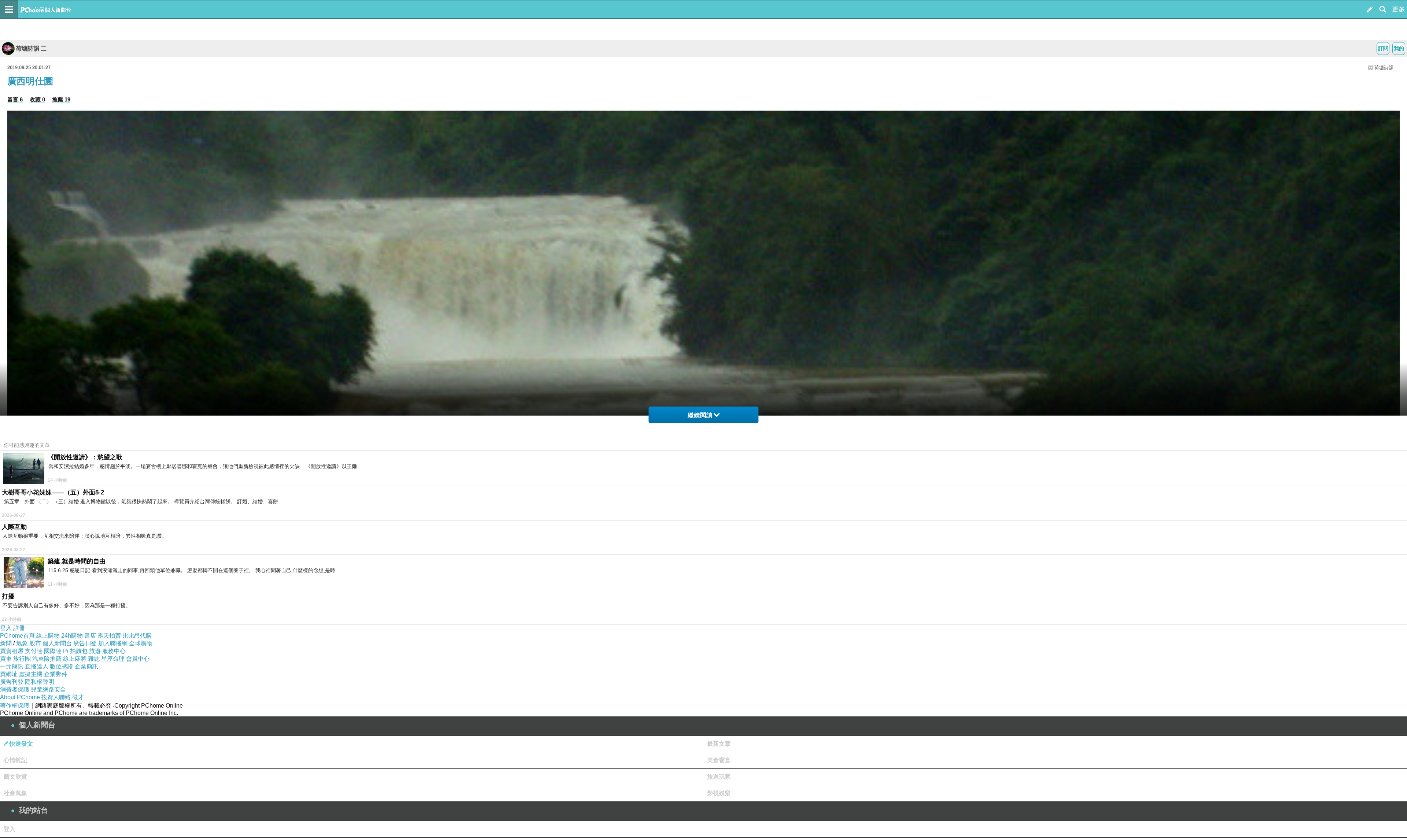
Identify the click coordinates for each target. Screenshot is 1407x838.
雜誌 (94, 659)
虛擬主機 (31, 674)
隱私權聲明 (39, 682)
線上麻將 (74, 659)
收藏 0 (37, 99)
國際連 (53, 651)
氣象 (22, 643)
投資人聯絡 (56, 697)
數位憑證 (61, 666)
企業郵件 (55, 674)
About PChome (20, 697)
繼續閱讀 (700, 415)
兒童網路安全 (48, 689)
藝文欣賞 (15, 777)
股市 (35, 643)
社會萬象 (15, 793)
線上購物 (48, 636)
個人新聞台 (57, 643)
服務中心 (114, 651)
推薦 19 (61, 99)
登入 (6, 628)
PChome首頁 (17, 636)
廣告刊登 (85, 643)
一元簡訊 (11, 666)
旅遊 (95, 651)
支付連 (34, 651)
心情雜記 (15, 760)
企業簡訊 (86, 666)
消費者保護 (14, 689)
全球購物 (140, 643)
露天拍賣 (109, 636)
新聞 (6, 643)
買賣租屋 (11, 651)
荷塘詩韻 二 (31, 48)
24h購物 (72, 636)
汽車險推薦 (47, 659)
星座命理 (113, 659)
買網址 (9, 674)
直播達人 (36, 666)
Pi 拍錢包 (75, 651)
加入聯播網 (113, 643)
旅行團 (22, 659)
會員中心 (137, 659)
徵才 (78, 697)
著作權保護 (14, 705)
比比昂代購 (137, 636)
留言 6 (15, 99)
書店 (90, 636)
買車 (6, 659)
